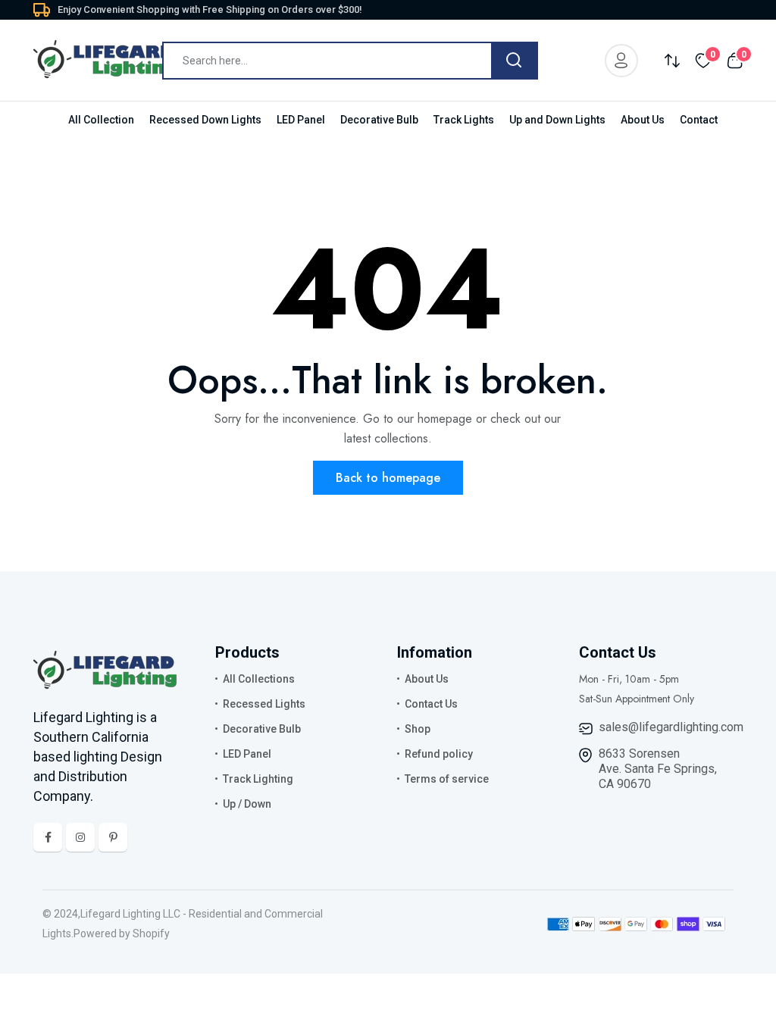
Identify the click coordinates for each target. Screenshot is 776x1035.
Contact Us (431, 704)
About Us (643, 120)
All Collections (259, 679)
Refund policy (439, 754)
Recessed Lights (264, 704)
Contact (699, 120)
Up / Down (247, 804)
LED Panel (301, 120)
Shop (417, 729)
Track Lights (463, 120)
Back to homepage (388, 477)
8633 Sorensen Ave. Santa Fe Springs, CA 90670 (658, 768)
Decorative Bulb (379, 120)
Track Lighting (258, 779)
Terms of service (447, 779)
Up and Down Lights (557, 120)
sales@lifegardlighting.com (671, 727)
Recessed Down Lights (205, 120)
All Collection (101, 120)
